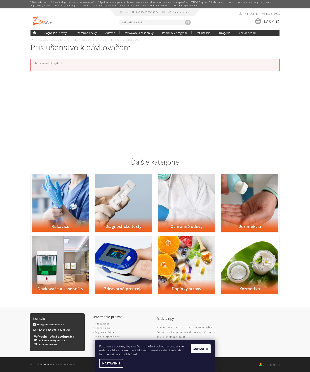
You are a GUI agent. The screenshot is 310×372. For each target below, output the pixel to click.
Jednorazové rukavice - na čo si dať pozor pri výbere (185, 327)
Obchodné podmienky (107, 336)
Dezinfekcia (203, 33)
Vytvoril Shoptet (271, 364)
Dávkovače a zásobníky (139, 33)
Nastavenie (111, 363)
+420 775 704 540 (48, 344)
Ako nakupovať (103, 328)
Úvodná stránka (34, 32)
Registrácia (273, 13)
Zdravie (110, 33)
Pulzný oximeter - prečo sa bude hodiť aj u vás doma (185, 332)
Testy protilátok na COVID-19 (172, 336)
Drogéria (224, 33)
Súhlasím (200, 349)
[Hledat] (188, 22)
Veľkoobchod (247, 33)
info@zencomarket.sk (50, 324)
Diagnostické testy (55, 33)
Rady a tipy (165, 318)
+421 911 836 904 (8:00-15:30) (53, 329)
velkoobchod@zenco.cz (53, 340)
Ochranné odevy (86, 33)
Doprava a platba (104, 332)
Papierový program (174, 33)
